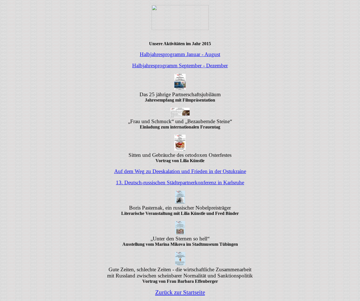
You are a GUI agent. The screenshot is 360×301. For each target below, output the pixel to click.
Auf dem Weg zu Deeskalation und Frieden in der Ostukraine (180, 171)
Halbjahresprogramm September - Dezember (180, 65)
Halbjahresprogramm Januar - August (180, 54)
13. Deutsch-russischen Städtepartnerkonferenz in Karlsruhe (180, 182)
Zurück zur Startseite (180, 292)
